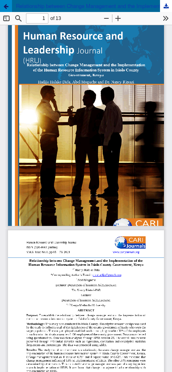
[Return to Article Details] (6, 6)
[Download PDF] (166, 6)
